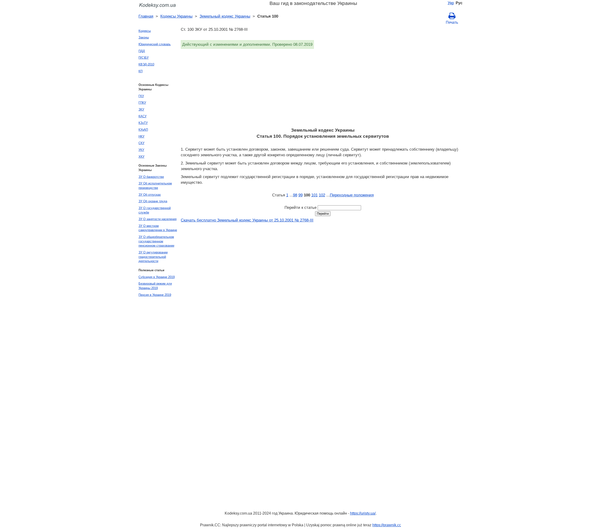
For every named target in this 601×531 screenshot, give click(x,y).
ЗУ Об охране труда (153, 201)
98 (295, 195)
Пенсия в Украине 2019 (155, 295)
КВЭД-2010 (146, 64)
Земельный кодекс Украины (225, 16)
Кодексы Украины (176, 16)
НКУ (141, 136)
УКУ (141, 150)
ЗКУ (141, 109)
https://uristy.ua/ (363, 513)
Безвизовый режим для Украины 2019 (155, 286)
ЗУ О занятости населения (158, 219)
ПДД (142, 51)
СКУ (141, 143)
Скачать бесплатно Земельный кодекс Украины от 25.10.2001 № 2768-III (247, 220)
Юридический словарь (155, 44)
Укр (451, 2)
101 (314, 195)
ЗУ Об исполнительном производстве (155, 186)
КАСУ (142, 116)
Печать (452, 22)
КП (141, 71)
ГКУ (141, 96)
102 (322, 195)
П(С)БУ (144, 57)
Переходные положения (352, 195)
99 (300, 195)
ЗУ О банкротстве (151, 177)
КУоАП (143, 129)
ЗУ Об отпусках (150, 194)
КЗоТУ (143, 123)
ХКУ (141, 156)
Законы (144, 37)
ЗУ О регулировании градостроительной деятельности (153, 257)
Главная (146, 16)
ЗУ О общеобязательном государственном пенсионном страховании (156, 241)
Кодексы (145, 31)
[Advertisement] (321, 89)
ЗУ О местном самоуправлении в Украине (158, 228)
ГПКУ (142, 102)
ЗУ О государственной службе (155, 210)
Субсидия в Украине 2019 (157, 277)
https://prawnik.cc (386, 525)
